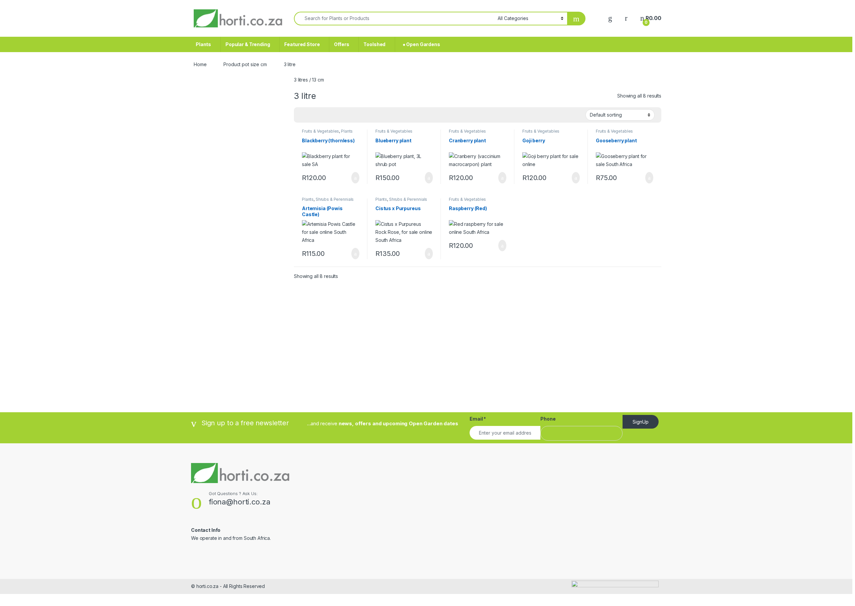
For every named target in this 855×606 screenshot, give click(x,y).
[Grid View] (303, 115)
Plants (203, 44)
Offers (341, 44)
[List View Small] (332, 115)
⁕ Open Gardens (420, 44)
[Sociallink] (194, 552)
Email (478, 419)
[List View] (322, 115)
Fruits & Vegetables (320, 131)
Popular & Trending (247, 44)
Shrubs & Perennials (335, 199)
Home (200, 64)
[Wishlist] (610, 18)
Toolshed (374, 44)
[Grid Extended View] (312, 115)
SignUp (641, 422)
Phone (547, 419)
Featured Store (302, 44)
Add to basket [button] (352, 177)
